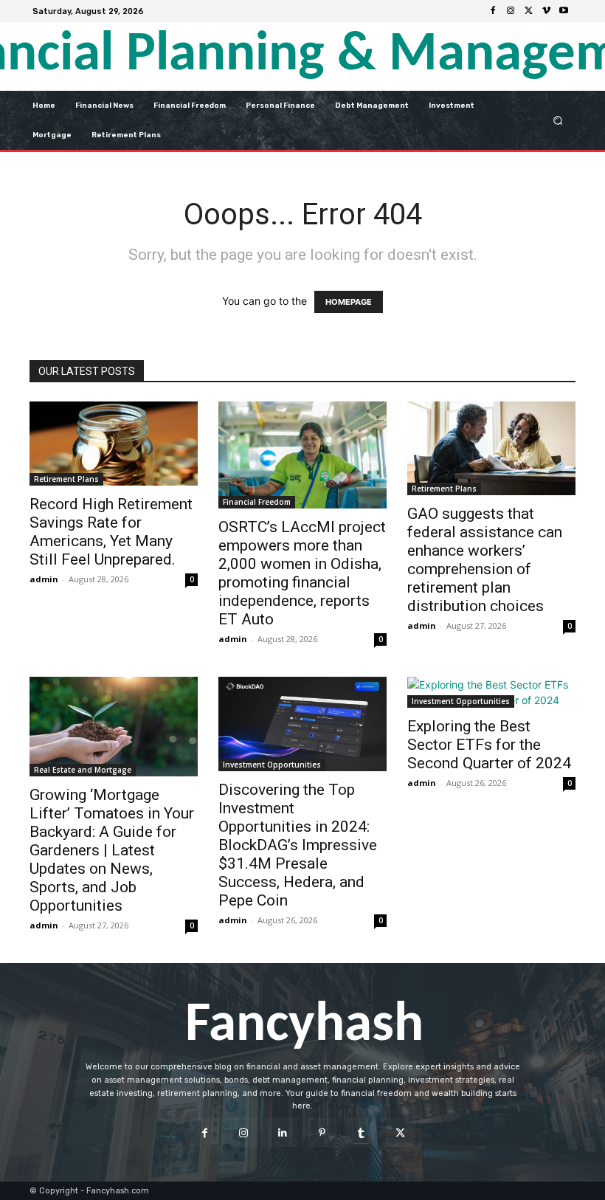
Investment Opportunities (272, 764)
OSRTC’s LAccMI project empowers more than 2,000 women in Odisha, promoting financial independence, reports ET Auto (302, 573)
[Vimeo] (546, 11)
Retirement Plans (66, 479)
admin (44, 579)
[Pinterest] (322, 1132)
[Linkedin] (283, 1132)
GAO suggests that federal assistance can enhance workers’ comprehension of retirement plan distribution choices (484, 560)
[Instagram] (510, 11)
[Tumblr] (361, 1132)
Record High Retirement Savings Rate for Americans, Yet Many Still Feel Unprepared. (111, 531)
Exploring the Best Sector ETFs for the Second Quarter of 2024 (489, 744)
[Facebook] (493, 11)
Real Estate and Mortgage (82, 770)
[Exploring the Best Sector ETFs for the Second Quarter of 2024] (491, 692)
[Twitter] (528, 11)
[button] (558, 120)
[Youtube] (564, 11)
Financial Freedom (257, 502)
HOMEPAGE (348, 302)
